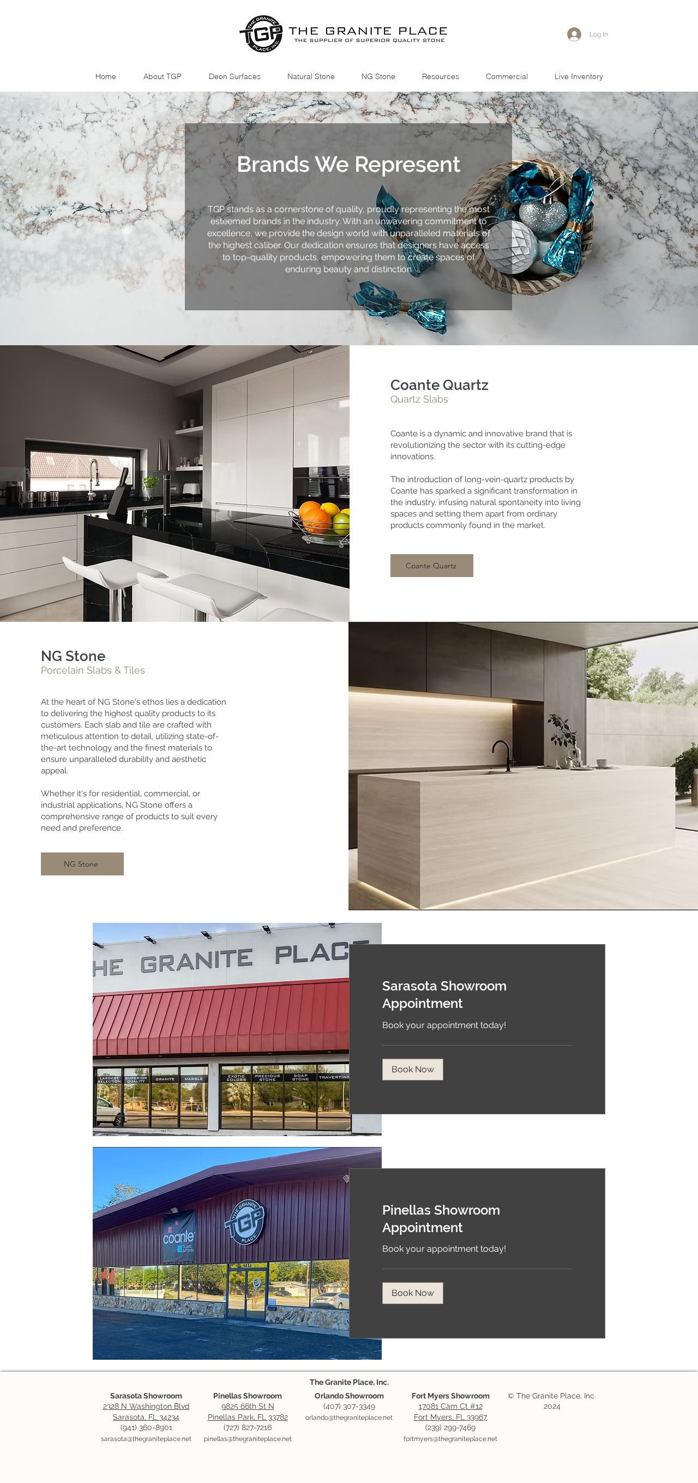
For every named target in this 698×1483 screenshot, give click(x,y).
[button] (311, 76)
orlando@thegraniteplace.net (349, 1417)
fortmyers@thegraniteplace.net (450, 1439)
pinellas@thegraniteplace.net (248, 1439)
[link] (477, 994)
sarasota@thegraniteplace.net (146, 1439)
